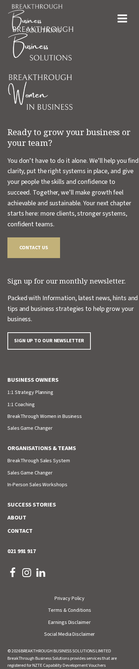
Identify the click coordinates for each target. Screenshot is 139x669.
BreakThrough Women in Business (44, 416)
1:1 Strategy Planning (30, 392)
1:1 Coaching (21, 404)
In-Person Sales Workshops (37, 484)
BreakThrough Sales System (38, 460)
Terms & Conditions (69, 610)
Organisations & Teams (41, 448)
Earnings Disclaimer (69, 622)
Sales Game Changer (30, 428)
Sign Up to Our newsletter (49, 340)
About (16, 518)
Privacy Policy (69, 598)
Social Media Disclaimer (69, 634)
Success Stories (31, 505)
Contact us (33, 247)
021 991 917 (21, 551)
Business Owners (33, 380)
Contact (20, 531)
